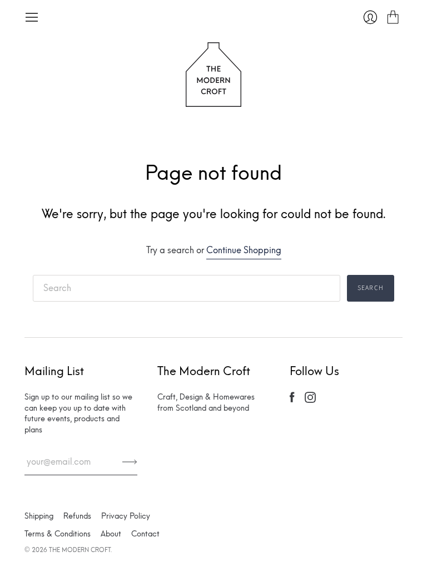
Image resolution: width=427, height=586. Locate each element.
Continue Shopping (243, 250)
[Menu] (31, 17)
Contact (145, 534)
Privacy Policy (125, 516)
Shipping (38, 516)
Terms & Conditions (57, 534)
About (111, 534)
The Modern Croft (80, 550)
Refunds (77, 516)
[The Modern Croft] (213, 100)
